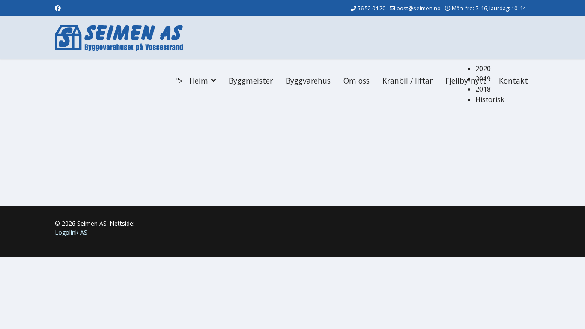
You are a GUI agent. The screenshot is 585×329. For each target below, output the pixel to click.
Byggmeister (251, 80)
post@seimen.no (419, 8)
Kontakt (513, 80)
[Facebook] (58, 8)
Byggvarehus (308, 80)
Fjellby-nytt (465, 80)
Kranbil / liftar (407, 80)
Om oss (356, 80)
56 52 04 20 (371, 8)
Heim (198, 80)
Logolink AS (71, 232)
